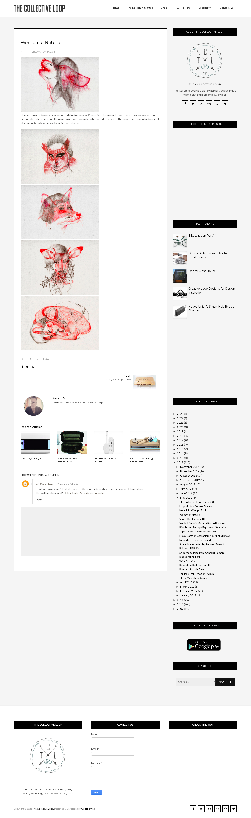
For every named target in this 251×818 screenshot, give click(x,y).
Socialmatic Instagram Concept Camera (202, 552)
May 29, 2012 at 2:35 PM (69, 483)
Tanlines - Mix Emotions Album (197, 573)
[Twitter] (193, 103)
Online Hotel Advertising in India (84, 493)
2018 (180, 435)
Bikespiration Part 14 (202, 235)
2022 (180, 418)
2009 (180, 608)
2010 (180, 604)
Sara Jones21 (44, 483)
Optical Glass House (202, 271)
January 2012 (188, 595)
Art (23, 51)
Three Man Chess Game (193, 577)
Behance (74, 122)
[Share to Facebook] (23, 367)
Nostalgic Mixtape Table (193, 510)
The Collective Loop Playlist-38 (197, 502)
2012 (180, 462)
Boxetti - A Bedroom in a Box (196, 565)
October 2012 (188, 475)
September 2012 (190, 480)
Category (204, 7)
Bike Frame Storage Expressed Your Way (202, 527)
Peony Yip (94, 115)
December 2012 (189, 466)
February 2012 (188, 591)
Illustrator (47, 359)
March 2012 (187, 586)
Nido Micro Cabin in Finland (195, 540)
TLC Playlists (183, 7)
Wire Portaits (187, 561)
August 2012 (187, 484)
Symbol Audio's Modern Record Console (202, 523)
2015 (180, 449)
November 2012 (189, 471)
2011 (180, 600)
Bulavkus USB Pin (189, 548)
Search (225, 681)
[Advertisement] (202, 361)
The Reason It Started (140, 7)
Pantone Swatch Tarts (191, 569)
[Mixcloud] (209, 103)
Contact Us (226, 7)
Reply (38, 499)
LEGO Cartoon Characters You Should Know (204, 535)
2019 (180, 431)
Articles (34, 359)
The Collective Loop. (43, 808)
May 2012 (186, 497)
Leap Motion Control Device (195, 506)
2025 (180, 413)
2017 (180, 440)
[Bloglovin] (225, 103)
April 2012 (186, 582)
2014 (180, 453)
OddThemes (88, 808)
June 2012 (186, 493)
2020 (180, 427)
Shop (164, 7)
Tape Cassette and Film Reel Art (197, 531)
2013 (180, 458)
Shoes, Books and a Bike (193, 518)
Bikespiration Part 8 (190, 556)
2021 (180, 422)
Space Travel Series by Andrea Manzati (201, 544)
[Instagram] (201, 103)
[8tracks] (217, 103)
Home (115, 7)
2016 (180, 444)
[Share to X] (27, 367)
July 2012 (186, 488)
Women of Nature (189, 514)
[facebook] (185, 103)
